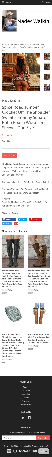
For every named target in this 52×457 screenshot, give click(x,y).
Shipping (26, 394)
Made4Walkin (25, 446)
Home (4, 44)
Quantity (6, 141)
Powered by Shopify (40, 446)
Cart (48, 2)
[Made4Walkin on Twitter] (22, 418)
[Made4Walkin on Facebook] (29, 418)
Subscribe (43, 438)
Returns (26, 397)
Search (26, 387)
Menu (8, 2)
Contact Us (26, 404)
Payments (26, 401)
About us (26, 390)
